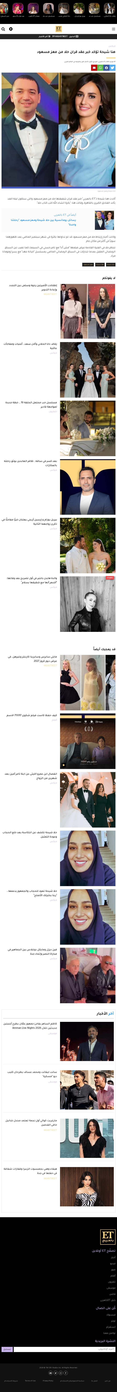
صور (113, 1270)
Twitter (55, 1373)
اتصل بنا (94, 1381)
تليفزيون (53, 412)
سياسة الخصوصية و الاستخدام (72, 1381)
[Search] (19, 29)
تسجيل (7, 1349)
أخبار (113, 1258)
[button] (112, 68)
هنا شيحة (100, 265)
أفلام (54, 720)
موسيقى (52, 1034)
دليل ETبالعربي (107, 1300)
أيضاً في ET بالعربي (65, 215)
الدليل (72, 37)
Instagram (61, 1373)
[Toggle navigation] (113, 29)
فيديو (10, 29)
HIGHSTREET (61, 37)
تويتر (113, 1321)
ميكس (111, 46)
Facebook (66, 1373)
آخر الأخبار (43, 37)
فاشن (112, 1294)
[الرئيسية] (58, 29)
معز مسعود (88, 265)
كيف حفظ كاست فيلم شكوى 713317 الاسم (32, 715)
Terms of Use (30, 1381)
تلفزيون (111, 1282)
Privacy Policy (48, 1381)
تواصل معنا (109, 1333)
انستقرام (110, 1327)
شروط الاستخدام (11, 1381)
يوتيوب (50, 1373)
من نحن (107, 1381)
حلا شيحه (110, 265)
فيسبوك (110, 1315)
